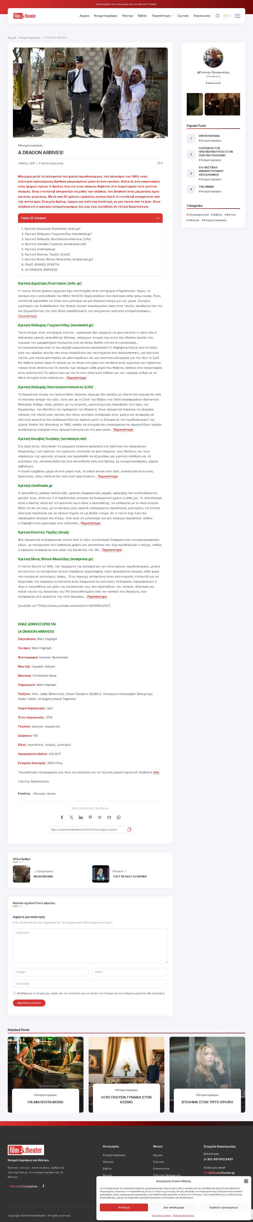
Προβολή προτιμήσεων (223, 1207)
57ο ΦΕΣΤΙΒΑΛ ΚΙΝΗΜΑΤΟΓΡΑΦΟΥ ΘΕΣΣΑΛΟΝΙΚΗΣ (211, 171)
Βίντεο (231, 214)
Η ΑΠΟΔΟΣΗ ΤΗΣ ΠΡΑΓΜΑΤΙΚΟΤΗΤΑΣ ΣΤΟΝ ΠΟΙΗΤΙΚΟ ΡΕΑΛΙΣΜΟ (216, 151)
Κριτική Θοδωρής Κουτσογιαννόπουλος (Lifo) (58, 239)
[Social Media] (43, 1186)
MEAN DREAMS (43, 876)
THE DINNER (206, 186)
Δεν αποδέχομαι (174, 1207)
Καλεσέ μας (211, 1153)
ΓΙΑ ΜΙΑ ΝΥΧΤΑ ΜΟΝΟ (46, 1102)
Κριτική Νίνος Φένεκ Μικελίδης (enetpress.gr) (59, 259)
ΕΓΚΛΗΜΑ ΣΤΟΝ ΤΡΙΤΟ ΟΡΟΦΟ (207, 1102)
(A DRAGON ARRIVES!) (41, 269)
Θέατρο (194, 220)
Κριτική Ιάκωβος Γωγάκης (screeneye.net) (55, 244)
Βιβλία (217, 214)
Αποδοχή (124, 1207)
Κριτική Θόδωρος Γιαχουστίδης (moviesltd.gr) (58, 234)
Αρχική (12, 37)
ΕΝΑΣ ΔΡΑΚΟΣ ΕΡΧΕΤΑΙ (42, 264)
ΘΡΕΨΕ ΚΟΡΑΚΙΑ (209, 136)
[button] (246, 1181)
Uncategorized (199, 214)
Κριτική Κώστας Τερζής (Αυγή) (47, 254)
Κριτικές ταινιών (45, 793)
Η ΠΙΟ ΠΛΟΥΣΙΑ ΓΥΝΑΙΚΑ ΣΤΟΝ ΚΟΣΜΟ (126, 1099)
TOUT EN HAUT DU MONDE (130, 876)
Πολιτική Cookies (161, 1215)
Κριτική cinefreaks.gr (40, 249)
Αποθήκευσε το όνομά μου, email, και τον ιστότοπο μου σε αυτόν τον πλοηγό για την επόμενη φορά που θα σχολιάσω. (91, 993)
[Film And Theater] (25, 15)
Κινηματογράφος (29, 37)
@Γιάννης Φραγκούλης (213, 72)
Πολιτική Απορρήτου (183, 1215)
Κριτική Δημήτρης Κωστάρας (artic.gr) (53, 228)
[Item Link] (45, 1075)
